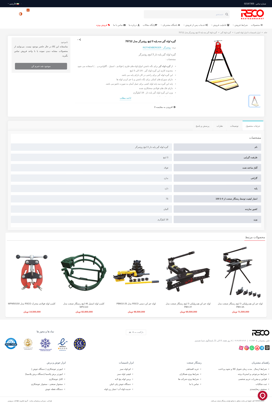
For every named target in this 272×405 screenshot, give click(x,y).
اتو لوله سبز (125, 369)
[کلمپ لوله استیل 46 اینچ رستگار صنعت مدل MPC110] (84, 272)
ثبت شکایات (261, 384)
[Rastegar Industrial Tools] (249, 14)
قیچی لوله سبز (124, 374)
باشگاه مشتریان (170, 25)
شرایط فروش (241, 25)
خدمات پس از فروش (195, 25)
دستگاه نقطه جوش (54, 389)
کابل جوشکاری (56, 379)
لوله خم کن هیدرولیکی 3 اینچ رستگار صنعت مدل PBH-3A (240, 305)
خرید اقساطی (192, 369)
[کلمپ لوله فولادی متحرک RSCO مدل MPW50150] (32, 272)
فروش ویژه (101, 25)
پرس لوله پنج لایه (123, 379)
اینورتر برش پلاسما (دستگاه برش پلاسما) (44, 374)
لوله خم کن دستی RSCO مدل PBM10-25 (136, 303)
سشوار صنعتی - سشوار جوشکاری (47, 384)
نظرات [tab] (220, 126)
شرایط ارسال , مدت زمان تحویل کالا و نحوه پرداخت (242, 369)
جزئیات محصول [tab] (253, 126)
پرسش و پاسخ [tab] (202, 126)
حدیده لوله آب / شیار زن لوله (117, 389)
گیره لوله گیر (165, 66)
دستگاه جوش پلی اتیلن (120, 384)
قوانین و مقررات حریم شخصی (252, 379)
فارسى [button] (12, 3)
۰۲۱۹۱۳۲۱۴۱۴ (239, 340)
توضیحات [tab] (234, 126)
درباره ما (133, 25)
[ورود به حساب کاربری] (11, 14)
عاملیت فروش (220, 25)
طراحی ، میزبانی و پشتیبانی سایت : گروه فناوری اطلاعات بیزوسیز (30, 401)
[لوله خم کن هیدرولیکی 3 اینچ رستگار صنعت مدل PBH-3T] (188, 272)
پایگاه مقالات (149, 25)
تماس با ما (118, 25)
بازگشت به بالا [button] (137, 332)
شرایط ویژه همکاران (189, 374)
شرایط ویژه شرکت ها (188, 379)
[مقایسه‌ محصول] (21, 14)
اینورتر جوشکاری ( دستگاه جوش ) (47, 369)
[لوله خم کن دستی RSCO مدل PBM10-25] (136, 272)
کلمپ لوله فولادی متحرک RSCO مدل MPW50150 (31, 303)
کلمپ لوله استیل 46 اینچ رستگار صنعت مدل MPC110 (83, 305)
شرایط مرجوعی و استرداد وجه (252, 374)
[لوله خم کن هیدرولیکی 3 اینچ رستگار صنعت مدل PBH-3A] (240, 272)
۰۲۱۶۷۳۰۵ (252, 340)
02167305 (255, 3)
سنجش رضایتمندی (258, 389)
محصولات (255, 25)
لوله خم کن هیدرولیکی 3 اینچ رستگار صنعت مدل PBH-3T (188, 305)
